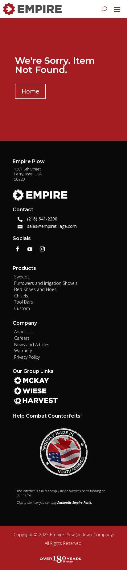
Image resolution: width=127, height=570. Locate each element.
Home (30, 91)
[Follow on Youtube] (30, 249)
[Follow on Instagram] (42, 249)
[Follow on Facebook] (18, 249)
